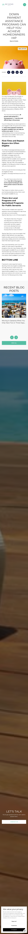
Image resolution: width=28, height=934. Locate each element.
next (16, 337)
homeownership (9, 192)
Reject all (14, 921)
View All (14, 343)
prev (12, 337)
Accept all (14, 929)
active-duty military (7, 239)
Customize (14, 925)
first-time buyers (6, 157)
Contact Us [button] (14, 822)
